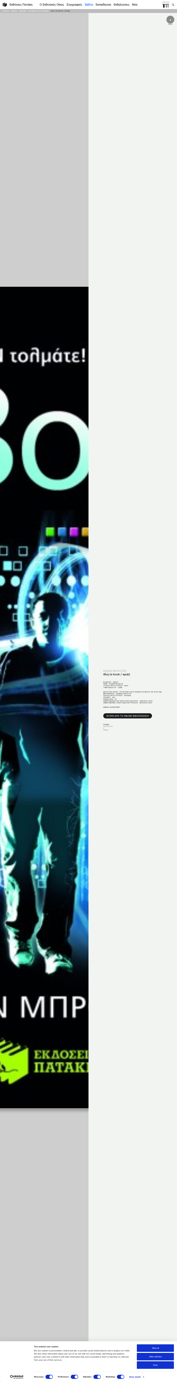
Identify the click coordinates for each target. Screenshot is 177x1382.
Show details (135, 1377)
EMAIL (105, 730)
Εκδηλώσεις (121, 4)
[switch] (74, 1377)
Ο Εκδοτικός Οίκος (52, 4)
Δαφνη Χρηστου (124, 694)
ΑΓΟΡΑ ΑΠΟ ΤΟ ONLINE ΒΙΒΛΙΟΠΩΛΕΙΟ (128, 716)
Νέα (134, 4)
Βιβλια (14, 11)
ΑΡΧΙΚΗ (6, 11)
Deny (155, 1365)
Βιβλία (89, 4)
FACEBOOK (108, 726)
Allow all (155, 1348)
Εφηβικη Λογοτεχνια (38, 11)
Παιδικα (22, 11)
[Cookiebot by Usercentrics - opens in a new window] (16, 1377)
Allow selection (155, 1356)
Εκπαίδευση (103, 4)
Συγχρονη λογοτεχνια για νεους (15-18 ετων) (140, 692)
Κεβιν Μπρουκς (115, 671)
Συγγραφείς (74, 4)
